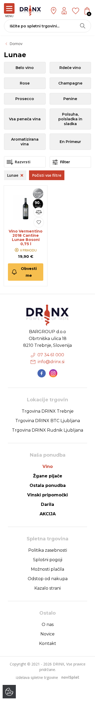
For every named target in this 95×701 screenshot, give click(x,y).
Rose (25, 83)
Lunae (13, 175)
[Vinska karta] (75, 10)
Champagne (70, 83)
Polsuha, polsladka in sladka (70, 119)
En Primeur (70, 141)
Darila (47, 504)
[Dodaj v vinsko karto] (38, 222)
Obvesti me (29, 272)
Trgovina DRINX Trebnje (48, 411)
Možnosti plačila (47, 569)
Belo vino (25, 67)
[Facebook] (41, 373)
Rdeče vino (70, 67)
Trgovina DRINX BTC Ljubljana (47, 420)
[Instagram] (53, 373)
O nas (48, 624)
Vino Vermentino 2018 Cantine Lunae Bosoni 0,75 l (25, 237)
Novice (47, 633)
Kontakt (47, 643)
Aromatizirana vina (25, 141)
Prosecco (24, 98)
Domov (16, 43)
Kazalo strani (47, 588)
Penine (70, 98)
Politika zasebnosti (47, 550)
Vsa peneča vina (25, 119)
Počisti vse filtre (46, 175)
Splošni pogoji (47, 559)
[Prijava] (64, 10)
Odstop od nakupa (48, 578)
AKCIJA (48, 513)
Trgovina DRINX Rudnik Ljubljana (47, 430)
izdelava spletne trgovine (37, 677)
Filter (64, 161)
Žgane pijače (47, 475)
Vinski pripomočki (47, 494)
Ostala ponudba (48, 485)
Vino (47, 466)
